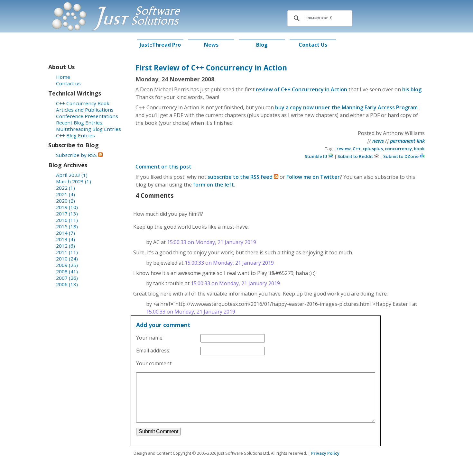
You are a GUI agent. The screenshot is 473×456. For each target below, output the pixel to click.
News (211, 44)
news (378, 140)
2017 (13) (67, 213)
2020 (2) (65, 200)
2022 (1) (65, 188)
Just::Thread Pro (160, 44)
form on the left (213, 184)
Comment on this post (163, 166)
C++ (357, 148)
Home (63, 77)
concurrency (398, 148)
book (419, 148)
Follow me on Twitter (313, 176)
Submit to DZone (401, 156)
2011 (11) (67, 252)
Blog (262, 44)
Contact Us (313, 44)
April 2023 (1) (72, 175)
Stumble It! (316, 156)
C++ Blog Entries (75, 135)
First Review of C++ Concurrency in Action (211, 68)
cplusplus (373, 148)
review (344, 148)
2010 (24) (67, 258)
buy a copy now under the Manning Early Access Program (346, 107)
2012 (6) (65, 245)
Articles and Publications (85, 109)
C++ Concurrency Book (82, 103)
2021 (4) (65, 194)
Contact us (68, 83)
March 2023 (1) (73, 181)
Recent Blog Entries (79, 122)
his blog (412, 89)
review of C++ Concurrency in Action (301, 89)
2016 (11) (67, 220)
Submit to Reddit (356, 156)
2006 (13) (67, 284)
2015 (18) (67, 226)
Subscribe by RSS (77, 155)
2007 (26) (67, 278)
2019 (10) (67, 207)
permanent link (407, 140)
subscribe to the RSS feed (241, 176)
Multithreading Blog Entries (88, 129)
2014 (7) (65, 233)
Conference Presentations (87, 116)
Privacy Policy (325, 453)
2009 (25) (67, 265)
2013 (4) (65, 239)
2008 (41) (67, 271)
